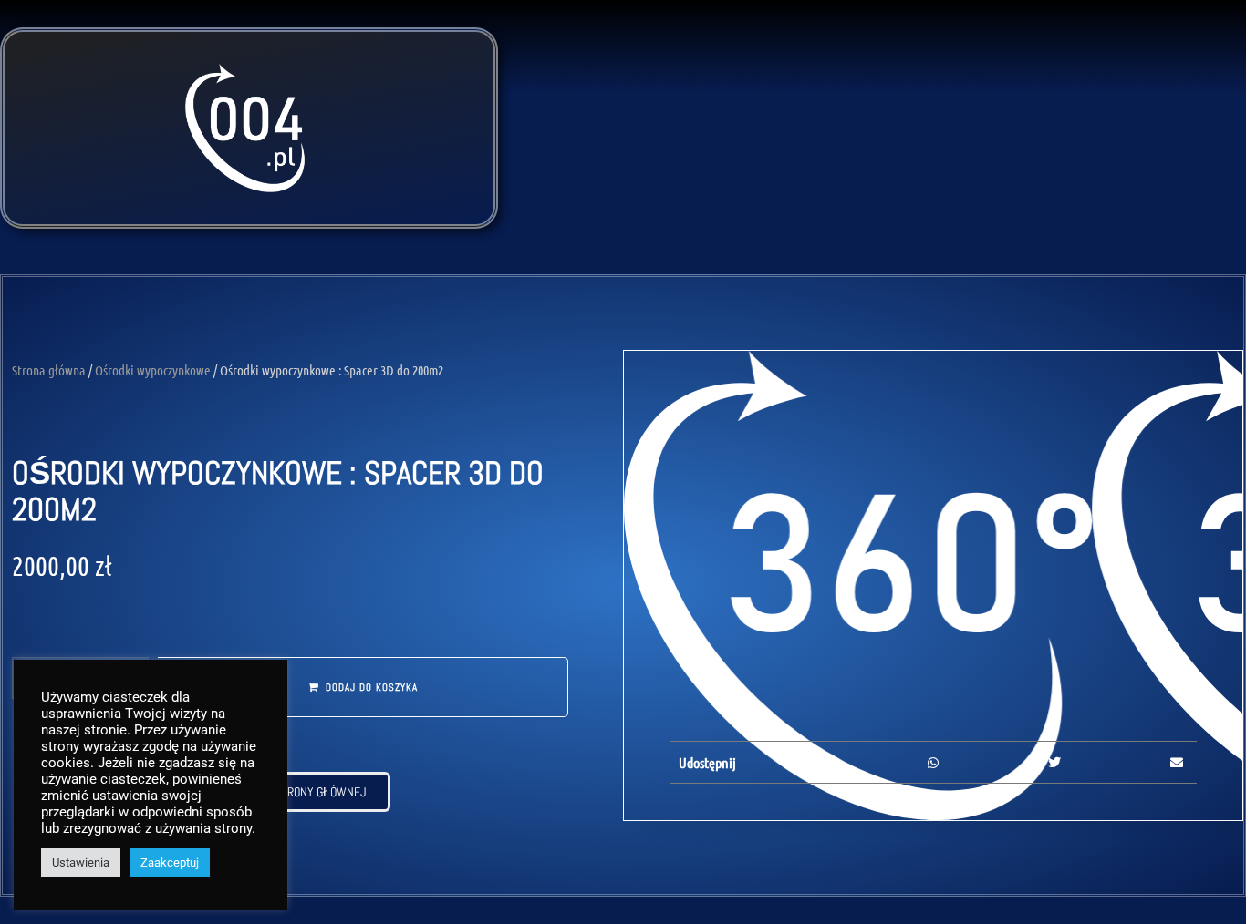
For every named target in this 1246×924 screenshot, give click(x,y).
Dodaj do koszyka (372, 687)
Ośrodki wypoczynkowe (153, 370)
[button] (811, 762)
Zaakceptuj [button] (169, 862)
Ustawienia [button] (80, 862)
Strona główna (49, 370)
